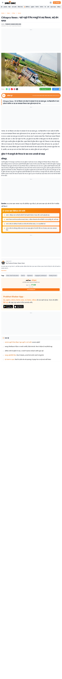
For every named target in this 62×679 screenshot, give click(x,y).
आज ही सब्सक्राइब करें (31, 289)
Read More (3, 270)
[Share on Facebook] (9, 89)
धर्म (25, 300)
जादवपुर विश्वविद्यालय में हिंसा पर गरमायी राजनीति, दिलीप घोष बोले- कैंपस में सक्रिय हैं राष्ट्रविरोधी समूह (28, 346)
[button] (31, 69)
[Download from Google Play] (8, 306)
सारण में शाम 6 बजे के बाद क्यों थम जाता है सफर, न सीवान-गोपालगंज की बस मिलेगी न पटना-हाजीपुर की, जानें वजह (32, 219)
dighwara (29, 275)
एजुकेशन (32, 7)
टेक (45, 7)
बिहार (9, 7)
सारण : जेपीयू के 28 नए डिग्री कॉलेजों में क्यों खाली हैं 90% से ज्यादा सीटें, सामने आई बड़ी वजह (27, 215)
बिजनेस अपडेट (20, 300)
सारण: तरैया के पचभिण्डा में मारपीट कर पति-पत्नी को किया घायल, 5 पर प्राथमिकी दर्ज (25, 224)
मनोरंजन (41, 7)
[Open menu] (2, 2)
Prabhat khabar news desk (13, 24)
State (8, 13)
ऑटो (48, 7)
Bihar (13, 13)
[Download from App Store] (19, 306)
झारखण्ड (5, 7)
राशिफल (58, 7)
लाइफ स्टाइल (53, 7)
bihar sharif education (12, 275)
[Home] (10, 2)
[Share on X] (17, 89)
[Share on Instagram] (14, 89)
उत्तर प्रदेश (14, 7)
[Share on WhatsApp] (7, 89)
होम (1, 7)
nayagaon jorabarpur (41, 275)
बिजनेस (37, 7)
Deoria (23, 275)
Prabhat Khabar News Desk (16, 263)
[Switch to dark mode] (50, 2)
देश (4, 300)
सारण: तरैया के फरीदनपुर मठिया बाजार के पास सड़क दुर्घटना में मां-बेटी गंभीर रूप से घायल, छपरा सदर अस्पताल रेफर (31, 229)
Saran (19, 13)
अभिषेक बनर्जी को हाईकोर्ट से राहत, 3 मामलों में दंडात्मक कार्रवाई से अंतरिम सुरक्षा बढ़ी (24, 351)
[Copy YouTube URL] (12, 89)
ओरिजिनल (27, 7)
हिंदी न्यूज (5, 302)
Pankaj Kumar (53, 275)
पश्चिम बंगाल (20, 7)
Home (2, 13)
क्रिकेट (29, 300)
